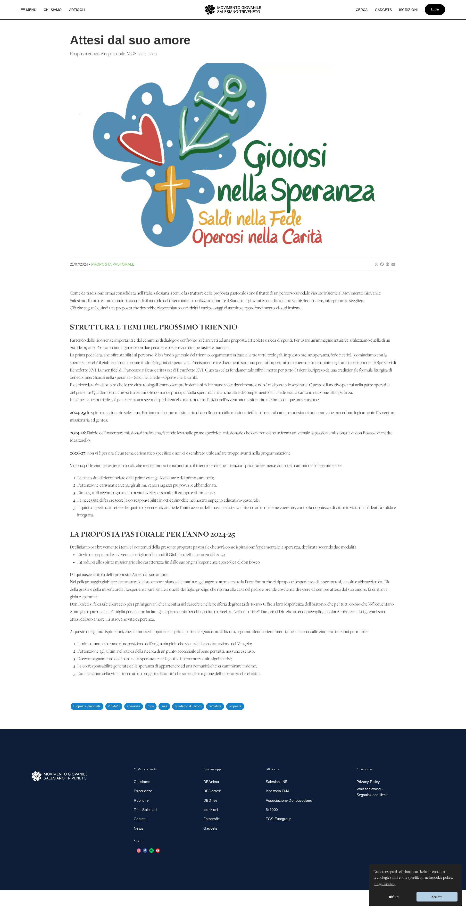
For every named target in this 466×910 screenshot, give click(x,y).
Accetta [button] (436, 896)
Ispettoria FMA (278, 791)
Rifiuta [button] (394, 896)
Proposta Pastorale (113, 264)
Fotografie (211, 819)
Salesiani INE (277, 782)
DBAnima (211, 782)
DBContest (212, 791)
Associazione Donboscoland (289, 800)
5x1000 (272, 810)
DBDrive (210, 800)
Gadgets (210, 828)
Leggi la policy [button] (384, 884)
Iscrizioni (210, 810)
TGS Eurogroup (278, 819)
